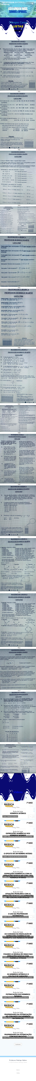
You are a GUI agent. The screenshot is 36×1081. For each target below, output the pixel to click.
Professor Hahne (13, 3)
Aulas (18, 1073)
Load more (18, 1044)
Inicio (18, 1070)
